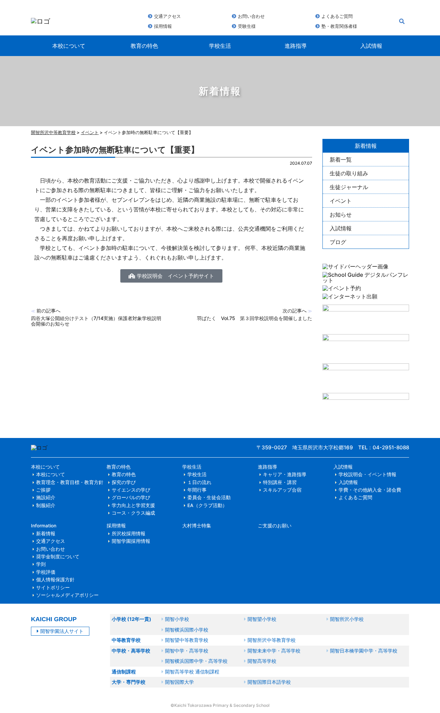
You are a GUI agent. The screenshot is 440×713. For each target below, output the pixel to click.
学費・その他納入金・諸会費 (370, 490)
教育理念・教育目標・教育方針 (69, 482)
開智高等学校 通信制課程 (192, 671)
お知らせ (341, 214)
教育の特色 (144, 45)
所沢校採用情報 (128, 533)
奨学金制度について (57, 556)
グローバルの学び (131, 497)
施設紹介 (45, 497)
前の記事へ (48, 311)
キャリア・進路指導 (284, 474)
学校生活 (220, 45)
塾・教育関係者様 (339, 26)
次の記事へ (295, 311)
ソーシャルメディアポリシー (67, 595)
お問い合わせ (251, 16)
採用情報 (163, 26)
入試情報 (371, 45)
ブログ (338, 242)
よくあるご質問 (337, 16)
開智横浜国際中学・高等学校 (196, 661)
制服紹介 (45, 505)
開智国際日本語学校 (269, 682)
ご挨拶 (43, 490)
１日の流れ (199, 482)
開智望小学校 (262, 619)
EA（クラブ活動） (207, 505)
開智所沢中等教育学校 (53, 132)
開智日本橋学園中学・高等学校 (363, 651)
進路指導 (296, 45)
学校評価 (45, 572)
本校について (68, 45)
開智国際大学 (179, 682)
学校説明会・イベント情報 (367, 474)
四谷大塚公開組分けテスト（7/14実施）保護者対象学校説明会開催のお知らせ (96, 321)
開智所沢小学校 (347, 619)
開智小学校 (177, 619)
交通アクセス (167, 16)
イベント (341, 200)
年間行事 (197, 490)
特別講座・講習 (280, 482)
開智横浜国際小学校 (186, 630)
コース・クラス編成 (133, 513)
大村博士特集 (196, 525)
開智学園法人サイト (62, 631)
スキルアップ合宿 (282, 490)
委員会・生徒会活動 (209, 497)
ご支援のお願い (275, 525)
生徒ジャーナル (349, 187)
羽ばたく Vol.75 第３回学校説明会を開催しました (254, 318)
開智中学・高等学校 (186, 651)
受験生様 (247, 26)
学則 (41, 564)
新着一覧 (341, 159)
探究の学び (124, 482)
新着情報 (45, 533)
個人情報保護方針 (55, 579)
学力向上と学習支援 (133, 505)
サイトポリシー (53, 587)
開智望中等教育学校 (186, 640)
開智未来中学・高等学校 (274, 651)
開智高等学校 (262, 661)
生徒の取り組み (349, 173)
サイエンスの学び (131, 490)
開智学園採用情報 (131, 541)
